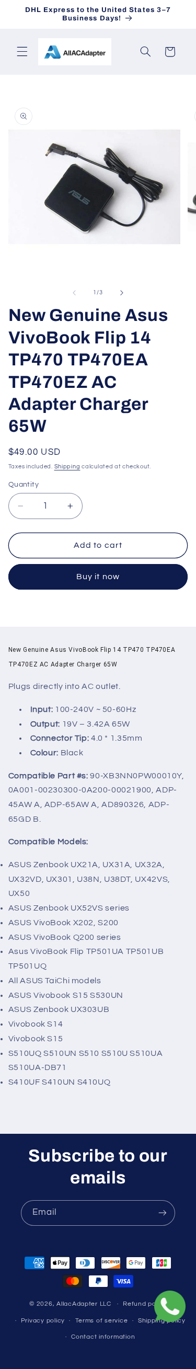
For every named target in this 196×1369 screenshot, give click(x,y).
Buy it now (98, 576)
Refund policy (145, 1304)
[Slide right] (121, 292)
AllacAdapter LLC (83, 1304)
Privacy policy (43, 1321)
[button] (22, 52)
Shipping (67, 466)
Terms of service (101, 1321)
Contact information (103, 1337)
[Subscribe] (163, 1213)
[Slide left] (74, 292)
